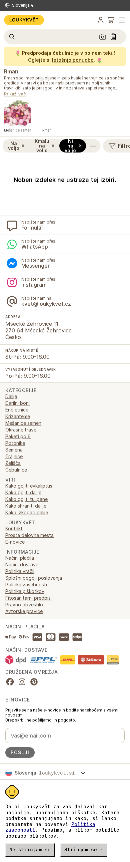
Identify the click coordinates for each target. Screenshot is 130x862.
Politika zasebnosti (26, 584)
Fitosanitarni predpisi (28, 598)
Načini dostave (21, 564)
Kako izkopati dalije (26, 512)
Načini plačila (19, 558)
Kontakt (14, 528)
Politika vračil (19, 571)
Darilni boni (17, 403)
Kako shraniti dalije (25, 506)
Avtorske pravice (24, 611)
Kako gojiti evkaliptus (28, 486)
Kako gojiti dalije (23, 492)
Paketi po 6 (18, 436)
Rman (11, 71)
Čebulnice (16, 470)
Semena (14, 450)
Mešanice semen (23, 423)
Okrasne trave (20, 430)
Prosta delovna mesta (29, 535)
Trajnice (14, 456)
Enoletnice (16, 409)
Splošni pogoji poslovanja (33, 578)
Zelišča (13, 463)
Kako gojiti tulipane (26, 499)
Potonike (15, 443)
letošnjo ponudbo (73, 60)
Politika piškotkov (24, 591)
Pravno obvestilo (24, 604)
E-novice (15, 542)
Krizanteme (17, 416)
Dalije (11, 396)
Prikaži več (15, 94)
